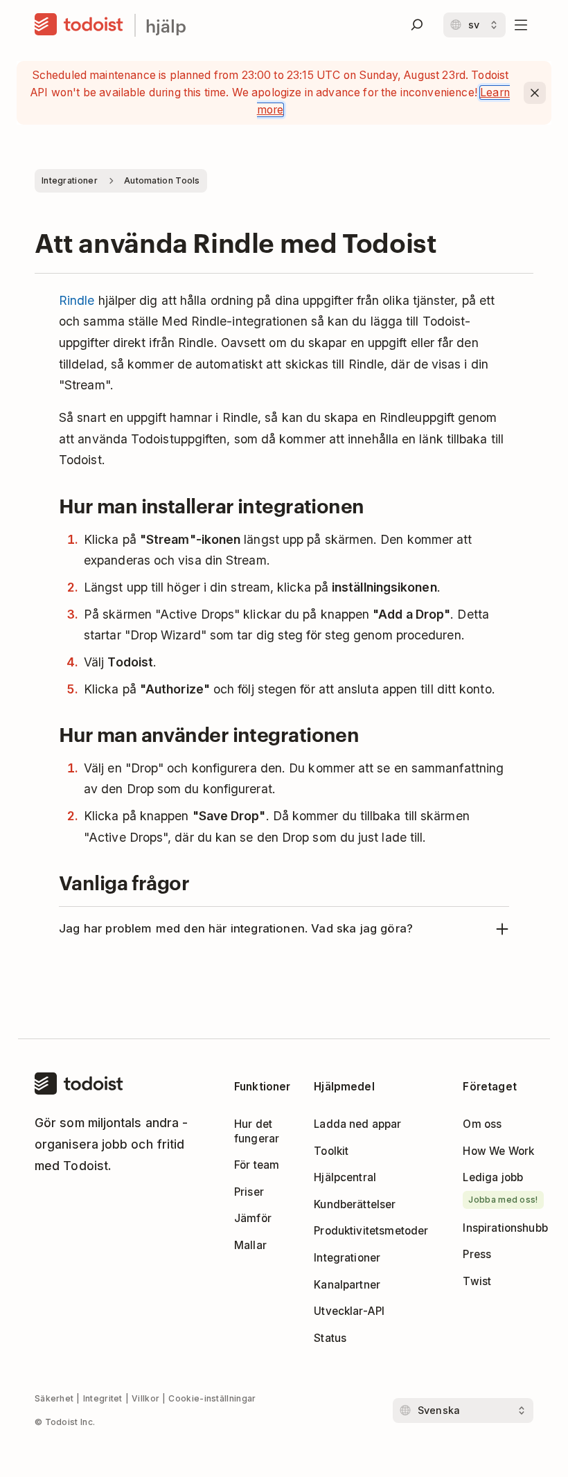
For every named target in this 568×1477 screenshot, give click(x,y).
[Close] (535, 93)
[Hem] (79, 25)
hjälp (165, 25)
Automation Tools (162, 180)
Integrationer (70, 180)
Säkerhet (54, 1398)
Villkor (145, 1398)
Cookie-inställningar (212, 1398)
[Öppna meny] (520, 24)
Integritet (103, 1398)
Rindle (77, 300)
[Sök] (417, 24)
